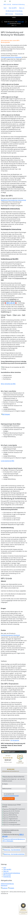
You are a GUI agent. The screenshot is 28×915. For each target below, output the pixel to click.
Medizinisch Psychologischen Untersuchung (13, 200)
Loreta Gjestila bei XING (7, 461)
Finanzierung (19, 14)
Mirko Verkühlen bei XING (8, 384)
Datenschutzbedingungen (11, 796)
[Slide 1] (13, 25)
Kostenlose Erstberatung (18, 4)
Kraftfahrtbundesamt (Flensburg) (10, 635)
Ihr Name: (5, 784)
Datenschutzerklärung (7, 884)
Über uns (21, 8)
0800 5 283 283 (7, 4)
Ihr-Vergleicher (15, 740)
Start (5, 8)
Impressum (4, 885)
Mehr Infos (21, 751)
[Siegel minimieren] (26, 905)
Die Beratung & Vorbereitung (14, 11)
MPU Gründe (9, 14)
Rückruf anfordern (8, 798)
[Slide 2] (15, 25)
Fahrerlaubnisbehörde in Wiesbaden (11, 57)
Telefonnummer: (7, 788)
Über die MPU (13, 8)
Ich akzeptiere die (11, 795)
